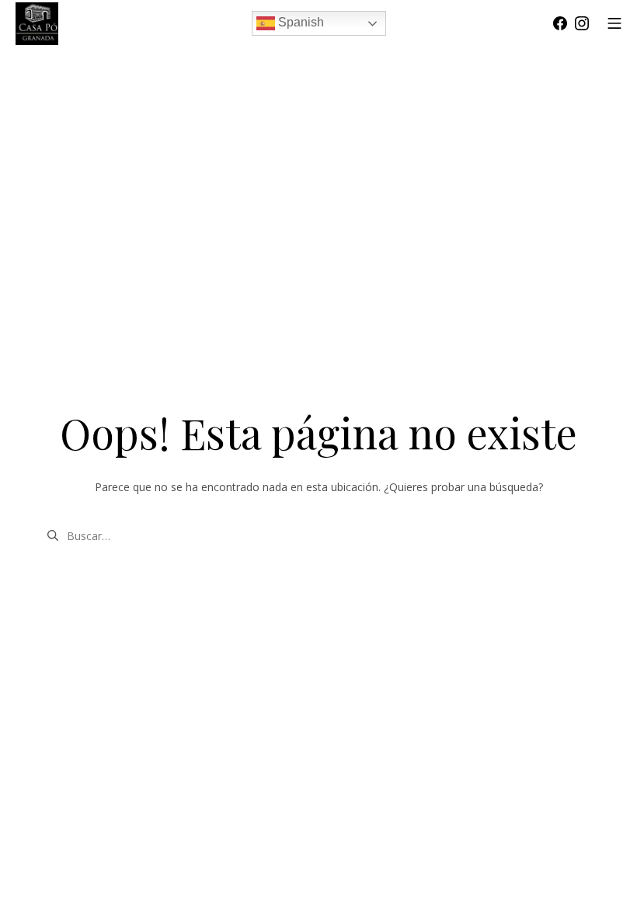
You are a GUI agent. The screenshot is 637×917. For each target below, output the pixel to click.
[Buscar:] (318, 534)
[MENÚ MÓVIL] (614, 23)
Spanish (299, 22)
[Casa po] (37, 23)
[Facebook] (560, 23)
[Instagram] (582, 23)
